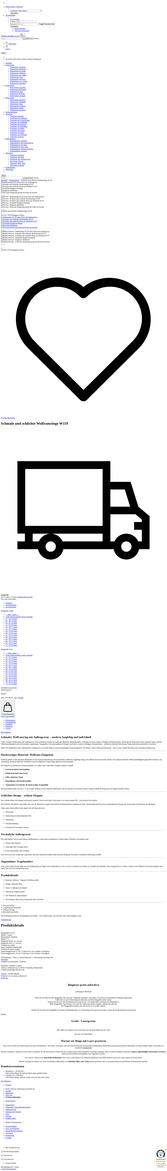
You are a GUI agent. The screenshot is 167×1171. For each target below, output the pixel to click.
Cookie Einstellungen (8, 1169)
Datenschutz (9, 1105)
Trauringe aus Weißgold (18, 122)
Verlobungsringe (11, 112)
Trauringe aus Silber (17, 128)
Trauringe (8, 114)
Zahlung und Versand (13, 1112)
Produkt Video (10, 1118)
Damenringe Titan (16, 92)
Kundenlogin (10, 15)
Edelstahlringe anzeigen (18, 141)
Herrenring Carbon (17, 108)
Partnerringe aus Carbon (18, 81)
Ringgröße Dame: (7, 611)
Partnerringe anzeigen (18, 67)
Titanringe (9, 153)
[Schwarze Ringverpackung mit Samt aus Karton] (19, 227)
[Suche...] (28, 38)
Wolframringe (10, 167)
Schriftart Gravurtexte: (9, 688)
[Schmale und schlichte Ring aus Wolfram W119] (19, 221)
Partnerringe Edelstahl (18, 69)
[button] (7, 48)
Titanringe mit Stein (17, 157)
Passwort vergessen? (22, 31)
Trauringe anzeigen (17, 116)
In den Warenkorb (8, 714)
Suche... (37, 38)
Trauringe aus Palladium (18, 126)
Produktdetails (10, 722)
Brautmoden (9, 1135)
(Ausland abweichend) (24, 597)
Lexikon (8, 1138)
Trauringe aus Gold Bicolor (20, 120)
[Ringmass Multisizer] (9, 225)
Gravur (8, 728)
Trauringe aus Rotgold (18, 124)
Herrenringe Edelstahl (18, 102)
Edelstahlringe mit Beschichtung (21, 149)
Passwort (13, 24)
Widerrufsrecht (10, 1109)
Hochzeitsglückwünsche (14, 1131)
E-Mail (12, 22)
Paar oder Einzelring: (8, 599)
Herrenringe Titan (16, 104)
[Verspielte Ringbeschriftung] (12, 223)
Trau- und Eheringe (12, 1129)
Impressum (9, 1093)
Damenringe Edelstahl (18, 90)
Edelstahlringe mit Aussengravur (21, 143)
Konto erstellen (20, 29)
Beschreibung (10, 720)
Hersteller (8, 724)
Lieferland (14, 11)
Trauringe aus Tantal (17, 131)
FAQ (7, 1114)
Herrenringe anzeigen (17, 100)
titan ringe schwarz (17, 161)
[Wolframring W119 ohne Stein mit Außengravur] (19, 217)
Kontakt (8, 1091)
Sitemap (8, 1116)
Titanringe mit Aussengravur (20, 159)
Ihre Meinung (6, 1081)
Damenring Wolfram (17, 94)
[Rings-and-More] (10, 36)
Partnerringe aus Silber (18, 75)
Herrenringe (9, 98)
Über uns (8, 1095)
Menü (3, 53)
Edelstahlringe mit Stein (18, 145)
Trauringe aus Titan (17, 133)
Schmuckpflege (11, 1126)
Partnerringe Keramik (17, 71)
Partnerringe (9, 65)
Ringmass (8, 726)
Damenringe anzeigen (18, 88)
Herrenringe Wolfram (17, 106)
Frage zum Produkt (8, 716)
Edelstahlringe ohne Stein (19, 147)
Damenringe (9, 85)
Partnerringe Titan (16, 77)
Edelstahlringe (10, 139)
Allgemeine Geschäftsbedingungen (18, 1107)
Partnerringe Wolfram (17, 73)
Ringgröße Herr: (7, 649)
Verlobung (9, 1133)
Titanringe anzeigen (17, 155)
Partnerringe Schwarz (17, 79)
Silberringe (9, 169)
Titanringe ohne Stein (17, 163)
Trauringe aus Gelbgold (18, 118)
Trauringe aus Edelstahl (18, 135)
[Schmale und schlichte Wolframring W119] (17, 219)
